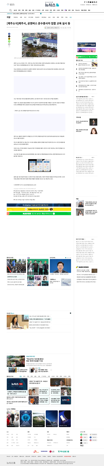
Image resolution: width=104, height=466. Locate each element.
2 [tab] (67, 257)
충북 (58, 17)
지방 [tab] (93, 60)
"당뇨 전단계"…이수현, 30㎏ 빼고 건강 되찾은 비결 (40, 328)
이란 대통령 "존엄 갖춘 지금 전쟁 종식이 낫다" (43, 371)
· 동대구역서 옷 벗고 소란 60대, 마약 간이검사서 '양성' (86, 282)
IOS (67, 445)
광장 (69, 10)
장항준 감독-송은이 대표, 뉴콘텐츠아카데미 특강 (16, 279)
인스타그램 (94, 440)
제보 (89, 10)
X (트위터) (85, 440)
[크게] (70, 28)
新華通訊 (68, 437)
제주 (71, 17)
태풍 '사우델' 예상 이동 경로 (55, 282)
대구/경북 (30, 17)
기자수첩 (78, 117)
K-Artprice (82, 4)
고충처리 (39, 456)
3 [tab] (68, 257)
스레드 (85, 443)
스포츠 (58, 10)
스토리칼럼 (36, 434)
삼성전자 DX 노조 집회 (12, 276)
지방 (51, 10)
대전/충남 (44, 17)
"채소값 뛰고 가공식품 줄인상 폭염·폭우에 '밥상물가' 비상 (34, 360)
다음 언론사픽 (94, 434)
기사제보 (44, 456)
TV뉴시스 (77, 10)
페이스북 (94, 437)
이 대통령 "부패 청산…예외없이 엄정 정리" (59, 274)
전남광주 (37, 17)
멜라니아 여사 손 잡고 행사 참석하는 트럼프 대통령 (16, 274)
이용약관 (49, 456)
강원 (54, 17)
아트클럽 (29, 437)
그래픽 (48, 437)
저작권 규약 (33, 456)
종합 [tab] (96, 60)
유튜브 (85, 437)
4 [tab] (70, 257)
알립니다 (74, 456)
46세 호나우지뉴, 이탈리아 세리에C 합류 (15, 284)
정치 (19, 10)
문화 (54, 10)
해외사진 (55, 434)
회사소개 (8, 456)
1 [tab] (65, 257)
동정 (37, 445)
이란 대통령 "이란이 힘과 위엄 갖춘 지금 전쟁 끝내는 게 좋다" (55, 400)
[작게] (68, 28)
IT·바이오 (38, 10)
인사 (28, 445)
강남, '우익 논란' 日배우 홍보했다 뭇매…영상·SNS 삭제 (40, 316)
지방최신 (16, 17)
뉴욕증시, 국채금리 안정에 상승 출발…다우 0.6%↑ (16, 393)
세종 (21, 17)
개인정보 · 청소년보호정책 (57, 456)
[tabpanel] (60, 268)
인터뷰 (29, 440)
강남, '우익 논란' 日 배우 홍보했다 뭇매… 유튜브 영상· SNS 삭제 (43, 391)
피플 (77, 199)
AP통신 (68, 434)
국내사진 (48, 434)
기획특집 (35, 440)
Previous (7, 370)
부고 (32, 445)
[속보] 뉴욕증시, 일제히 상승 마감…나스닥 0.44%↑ (21, 13)
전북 (62, 17)
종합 (21, 376)
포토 (73, 10)
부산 (25, 17)
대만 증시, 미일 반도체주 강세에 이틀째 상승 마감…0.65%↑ (17, 402)
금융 (30, 10)
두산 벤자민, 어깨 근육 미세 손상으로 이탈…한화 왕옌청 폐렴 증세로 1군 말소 (55, 391)
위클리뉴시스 (94, 4)
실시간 (15, 10)
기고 (35, 437)
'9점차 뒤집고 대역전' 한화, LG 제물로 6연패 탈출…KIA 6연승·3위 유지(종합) (43, 400)
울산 (49, 17)
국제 (23, 10)
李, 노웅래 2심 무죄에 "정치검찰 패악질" (22, 371)
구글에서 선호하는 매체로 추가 (53, 27)
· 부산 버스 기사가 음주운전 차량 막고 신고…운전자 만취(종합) (86, 274)
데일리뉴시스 (36, 442)
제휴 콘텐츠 (84, 10)
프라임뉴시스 (88, 4)
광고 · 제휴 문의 (15, 456)
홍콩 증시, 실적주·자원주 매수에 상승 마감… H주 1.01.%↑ (17, 398)
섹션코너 (29, 442)
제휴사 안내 (21, 456)
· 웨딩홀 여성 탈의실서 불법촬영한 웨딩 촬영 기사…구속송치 (86, 277)
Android (68, 442)
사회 (43, 10)
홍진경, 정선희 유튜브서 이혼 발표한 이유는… (39, 325)
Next (51, 370)
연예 (62, 10)
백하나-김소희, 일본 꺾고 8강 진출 (14, 282)
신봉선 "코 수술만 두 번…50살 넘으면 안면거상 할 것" (40, 322)
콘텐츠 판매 (27, 456)
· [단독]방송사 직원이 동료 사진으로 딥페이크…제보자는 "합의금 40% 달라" (86, 279)
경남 (66, 17)
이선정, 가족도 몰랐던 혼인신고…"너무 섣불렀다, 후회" (40, 319)
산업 (33, 10)
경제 (26, 10)
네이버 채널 (85, 434)
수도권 (46, 10)
